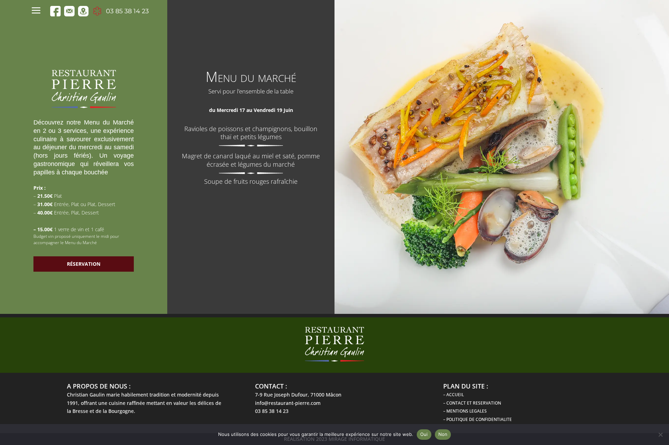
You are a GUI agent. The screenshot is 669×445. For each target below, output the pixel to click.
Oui (424, 434)
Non (443, 434)
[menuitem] (38, 11)
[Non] (660, 434)
